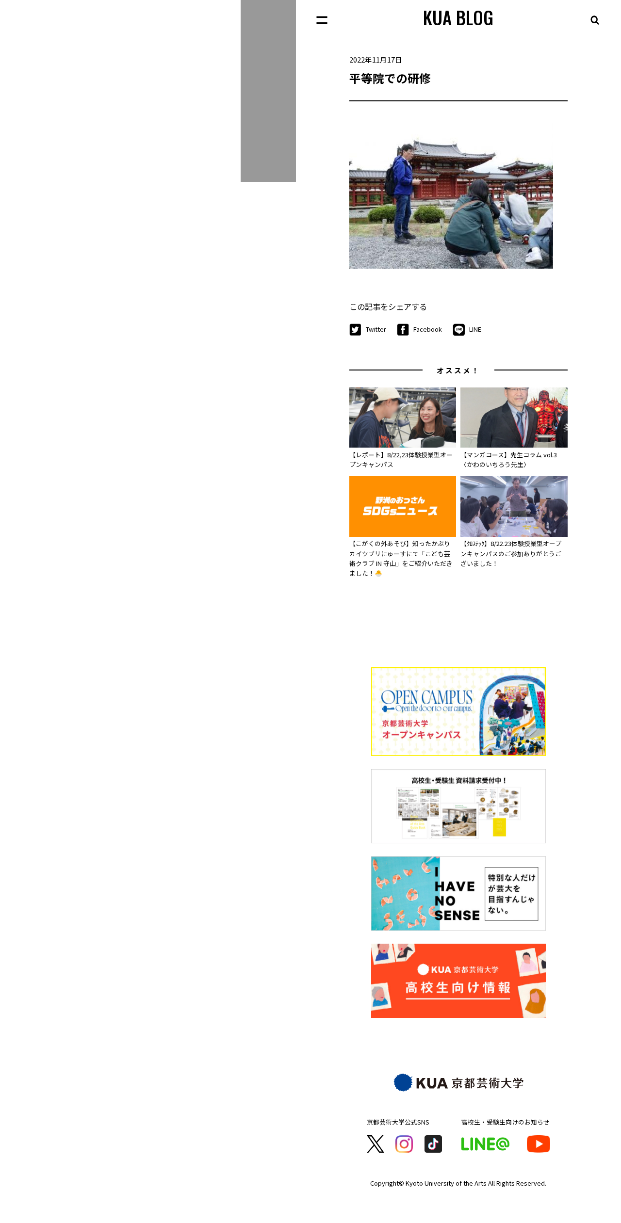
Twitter (376, 329)
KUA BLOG (458, 17)
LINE (475, 329)
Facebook (427, 329)
